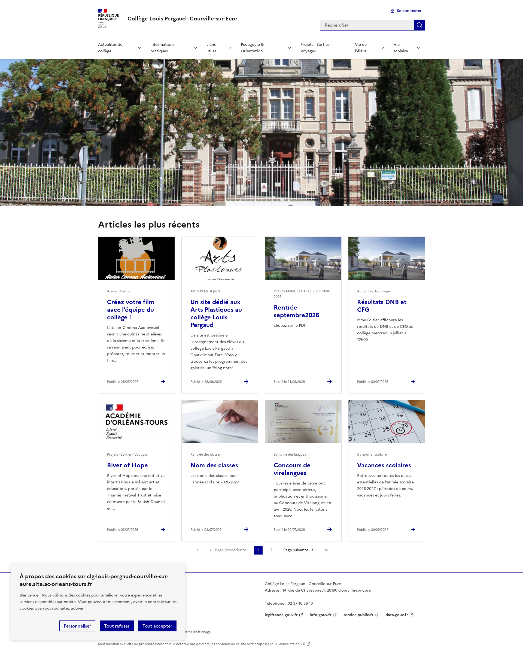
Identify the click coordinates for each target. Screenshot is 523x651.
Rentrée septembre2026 (296, 311)
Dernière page (326, 550)
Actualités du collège (110, 48)
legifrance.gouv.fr (281, 615)
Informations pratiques (162, 48)
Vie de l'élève (361, 48)
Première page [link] (197, 550)
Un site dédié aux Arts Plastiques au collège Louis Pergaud (216, 313)
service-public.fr (358, 615)
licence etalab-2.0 (291, 643)
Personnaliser (77, 626)
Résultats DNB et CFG (381, 306)
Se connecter (409, 11)
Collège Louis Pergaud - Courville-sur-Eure (182, 18)
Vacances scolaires (384, 465)
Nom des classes (214, 465)
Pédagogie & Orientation (252, 48)
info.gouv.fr (321, 615)
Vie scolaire (401, 48)
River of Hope (127, 465)
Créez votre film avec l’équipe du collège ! (130, 310)
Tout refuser (116, 626)
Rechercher (419, 25)
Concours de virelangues (292, 469)
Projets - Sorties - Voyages (316, 48)
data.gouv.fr (396, 615)
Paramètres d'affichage (192, 631)
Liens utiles (211, 48)
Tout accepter (157, 626)
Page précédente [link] (230, 550)
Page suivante (295, 550)
